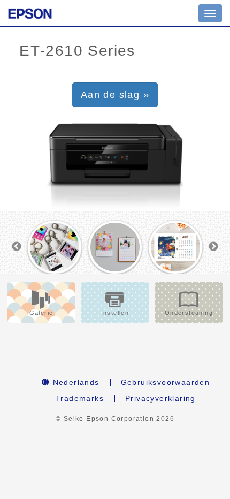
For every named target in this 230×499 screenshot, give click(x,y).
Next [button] (213, 246)
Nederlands (74, 382)
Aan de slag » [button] (115, 94)
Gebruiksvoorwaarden (165, 382)
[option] (55, 247)
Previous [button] (16, 246)
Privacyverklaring (160, 398)
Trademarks (80, 398)
